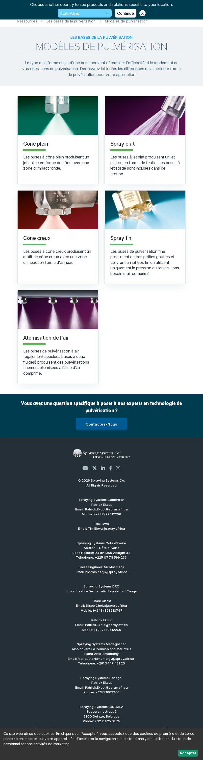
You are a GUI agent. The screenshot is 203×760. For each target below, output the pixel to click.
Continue (125, 13)
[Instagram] (118, 468)
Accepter (187, 753)
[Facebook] (110, 468)
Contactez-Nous (101, 424)
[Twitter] (94, 468)
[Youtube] (85, 468)
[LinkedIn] (103, 468)
